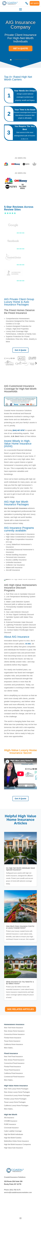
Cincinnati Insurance (11, 1128)
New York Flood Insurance (13, 1056)
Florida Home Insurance (12, 1038)
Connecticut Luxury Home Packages (17, 1095)
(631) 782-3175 (15, 1190)
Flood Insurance (11, 1053)
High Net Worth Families (12, 1138)
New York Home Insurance (13, 1027)
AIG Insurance (9, 1117)
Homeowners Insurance (14, 1024)
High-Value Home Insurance (16, 1086)
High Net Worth (10, 1115)
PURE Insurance (10, 1124)
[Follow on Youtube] (35, 1198)
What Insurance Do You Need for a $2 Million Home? (20, 973)
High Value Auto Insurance (13, 1148)
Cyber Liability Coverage (13, 1131)
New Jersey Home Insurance (14, 1031)
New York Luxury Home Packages (16, 1089)
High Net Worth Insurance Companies (17, 1144)
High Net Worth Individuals (13, 1134)
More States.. (8, 1048)
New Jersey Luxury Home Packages (17, 1092)
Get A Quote (20, 48)
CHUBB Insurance (10, 1121)
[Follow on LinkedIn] (31, 1198)
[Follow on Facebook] (23, 1198)
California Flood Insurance (13, 1073)
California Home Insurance (13, 1044)
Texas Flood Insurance (12, 1070)
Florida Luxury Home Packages (15, 1099)
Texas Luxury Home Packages (15, 1102)
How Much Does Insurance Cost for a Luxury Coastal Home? (20, 916)
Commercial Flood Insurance (14, 1076)
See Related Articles (20, 1009)
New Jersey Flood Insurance (14, 1060)
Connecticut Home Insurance (14, 1034)
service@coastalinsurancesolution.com (18, 1192)
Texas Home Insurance (12, 1041)
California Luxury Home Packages (16, 1105)
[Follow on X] (27, 1198)
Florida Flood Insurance (12, 1066)
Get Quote (34, 3)
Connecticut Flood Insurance (14, 1063)
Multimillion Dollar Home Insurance (16, 1141)
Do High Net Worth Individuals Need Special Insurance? (20, 859)
